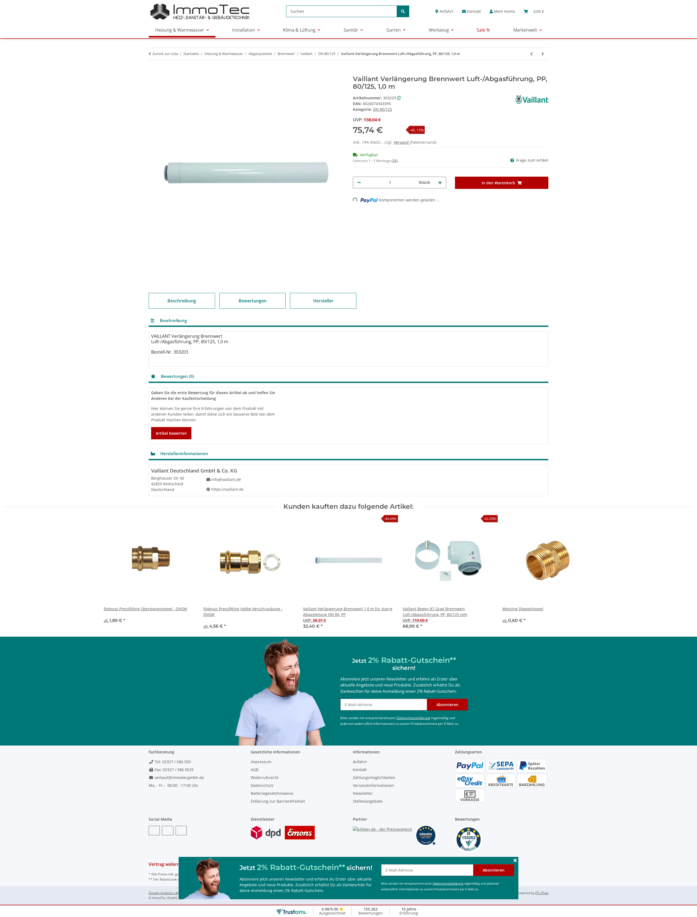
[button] (502, 11)
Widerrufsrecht (265, 777)
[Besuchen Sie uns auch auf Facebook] (154, 830)
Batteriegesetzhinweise (272, 793)
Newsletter (363, 793)
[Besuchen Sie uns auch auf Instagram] (181, 830)
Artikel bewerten (171, 433)
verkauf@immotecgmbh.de (179, 777)
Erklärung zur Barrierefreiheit (278, 801)
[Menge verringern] (359, 182)
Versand (402, 142)
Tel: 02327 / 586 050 (172, 761)
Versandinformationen (373, 785)
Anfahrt (445, 11)
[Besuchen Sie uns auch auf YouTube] (167, 830)
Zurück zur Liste (165, 53)
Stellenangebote (368, 801)
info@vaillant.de (226, 479)
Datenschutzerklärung (448, 883)
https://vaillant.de (227, 489)
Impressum (261, 761)
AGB (254, 769)
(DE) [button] (395, 160)
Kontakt (473, 11)
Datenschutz (262, 785)
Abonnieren (494, 870)
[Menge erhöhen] (440, 182)
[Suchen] (403, 11)
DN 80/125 (382, 109)
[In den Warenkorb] (153, 72)
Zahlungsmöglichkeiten (374, 777)
